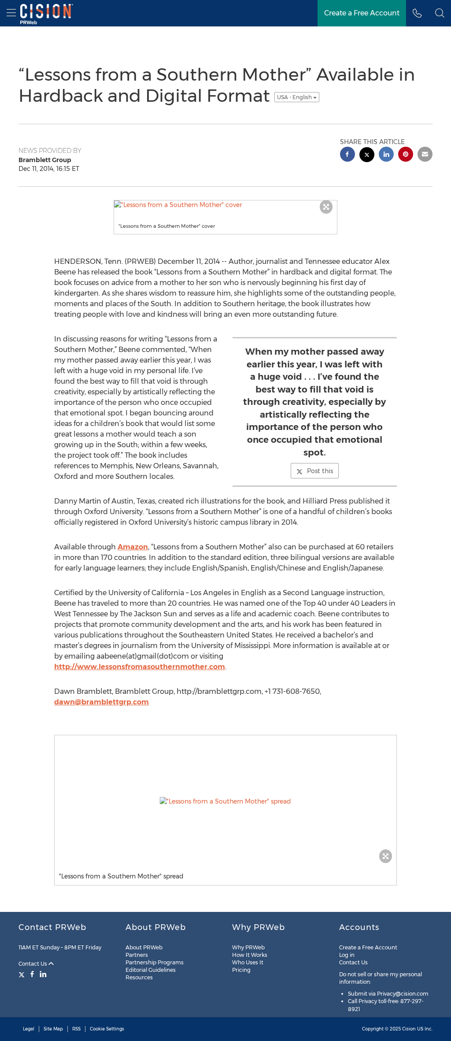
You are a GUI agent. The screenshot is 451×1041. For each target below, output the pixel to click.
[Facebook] (32, 974)
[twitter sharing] (366, 155)
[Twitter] (22, 974)
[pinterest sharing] (405, 155)
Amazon (133, 547)
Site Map (53, 1029)
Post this (320, 471)
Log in (347, 955)
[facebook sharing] (347, 155)
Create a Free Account (368, 947)
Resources (139, 977)
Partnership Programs (155, 962)
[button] (440, 13)
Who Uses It (247, 962)
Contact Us (33, 963)
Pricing (241, 970)
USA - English (295, 97)
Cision (409, 1029)
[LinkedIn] (43, 974)
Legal (28, 1029)
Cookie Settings (107, 1029)
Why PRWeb (248, 947)
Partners (137, 955)
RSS (76, 1029)
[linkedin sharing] (386, 155)
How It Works (249, 955)
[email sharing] (425, 155)
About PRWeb (144, 947)
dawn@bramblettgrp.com (101, 702)
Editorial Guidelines (151, 970)
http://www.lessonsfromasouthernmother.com (139, 667)
